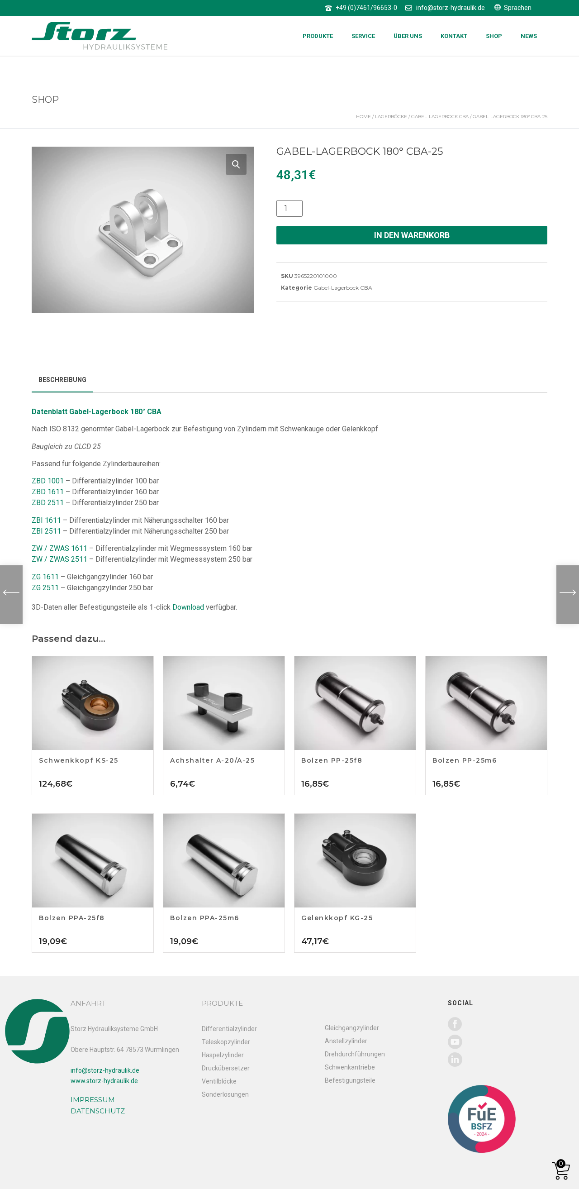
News (529, 36)
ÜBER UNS (408, 36)
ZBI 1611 (46, 520)
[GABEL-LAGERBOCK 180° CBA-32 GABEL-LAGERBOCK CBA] (567, 594)
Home (363, 116)
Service (363, 36)
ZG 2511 (45, 587)
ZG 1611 (45, 577)
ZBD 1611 (48, 491)
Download (188, 607)
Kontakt (454, 36)
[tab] (62, 380)
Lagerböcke (391, 116)
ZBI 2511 (46, 531)
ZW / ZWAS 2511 (59, 559)
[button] (236, 164)
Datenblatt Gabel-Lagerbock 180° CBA (96, 411)
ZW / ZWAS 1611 (59, 548)
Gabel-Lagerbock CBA (440, 116)
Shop (494, 36)
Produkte (318, 36)
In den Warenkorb (412, 235)
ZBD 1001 (48, 481)
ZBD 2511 (48, 502)
